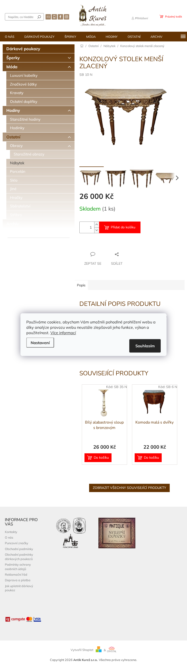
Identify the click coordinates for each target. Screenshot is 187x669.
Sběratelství (20, 206)
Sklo (14, 180)
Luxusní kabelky (23, 75)
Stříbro (16, 215)
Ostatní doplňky (23, 101)
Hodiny (13, 110)
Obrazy (16, 145)
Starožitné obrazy (29, 154)
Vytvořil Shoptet (82, 650)
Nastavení (40, 342)
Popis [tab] (81, 285)
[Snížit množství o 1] (96, 230)
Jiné (13, 188)
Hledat (39, 17)
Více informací (63, 332)
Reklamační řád (16, 574)
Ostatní (13, 136)
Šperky (13, 57)
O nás (9, 537)
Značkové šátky (23, 84)
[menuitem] (9, 36)
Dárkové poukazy (23, 48)
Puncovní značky (16, 543)
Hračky (16, 197)
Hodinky (17, 128)
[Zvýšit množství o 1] (96, 224)
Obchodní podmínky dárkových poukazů (19, 557)
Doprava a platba (17, 580)
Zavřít (106, 244)
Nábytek (17, 163)
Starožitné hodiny (25, 119)
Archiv (12, 223)
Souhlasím (145, 345)
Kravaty (16, 92)
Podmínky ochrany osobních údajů (18, 566)
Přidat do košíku (123, 227)
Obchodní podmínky (19, 549)
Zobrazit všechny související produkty (129, 487)
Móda (11, 66)
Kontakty (11, 532)
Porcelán (17, 171)
